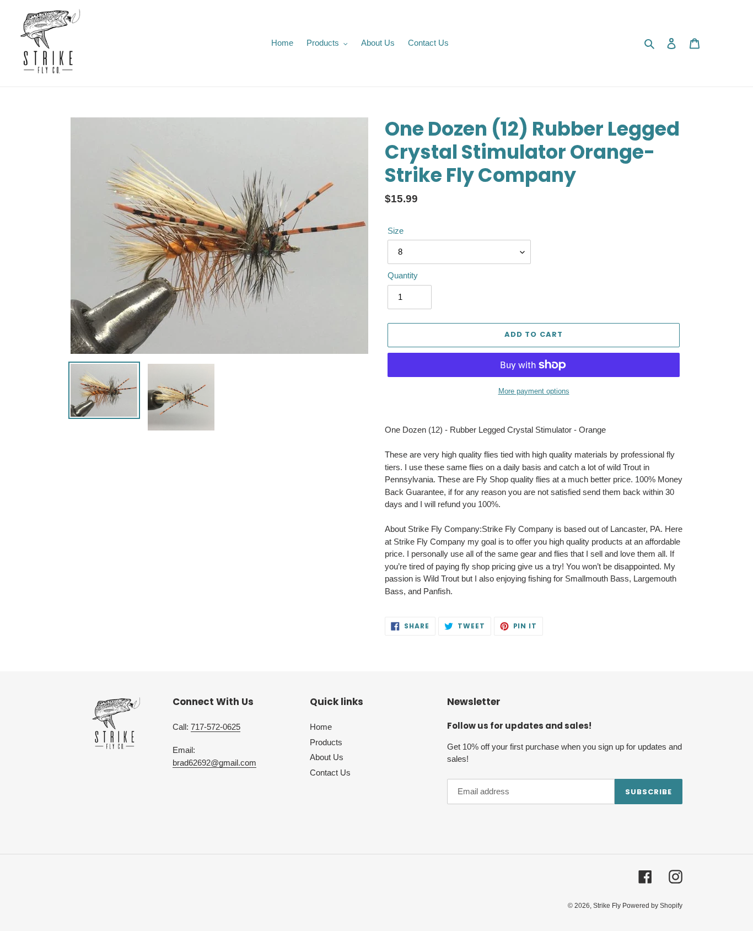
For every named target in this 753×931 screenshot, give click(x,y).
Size (396, 230)
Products (326, 742)
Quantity (403, 275)
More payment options (533, 391)
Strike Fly (607, 906)
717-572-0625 (215, 726)
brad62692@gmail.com (214, 762)
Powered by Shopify (652, 906)
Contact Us (330, 772)
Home (321, 726)
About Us (326, 757)
